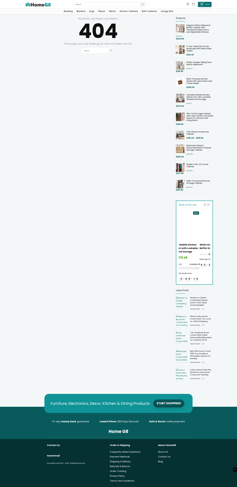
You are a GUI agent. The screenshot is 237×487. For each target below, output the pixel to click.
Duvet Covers (195, 309)
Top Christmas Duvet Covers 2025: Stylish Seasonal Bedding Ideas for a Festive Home (201, 336)
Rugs (91, 11)
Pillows (101, 11)
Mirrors (112, 11)
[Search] (142, 4)
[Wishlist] (193, 4)
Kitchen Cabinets (129, 11)
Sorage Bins (167, 11)
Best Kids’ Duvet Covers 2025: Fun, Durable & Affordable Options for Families (200, 355)
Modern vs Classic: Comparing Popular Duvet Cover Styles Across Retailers (199, 301)
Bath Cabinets (149, 11)
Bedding (68, 11)
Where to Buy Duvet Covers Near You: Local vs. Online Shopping (200, 319)
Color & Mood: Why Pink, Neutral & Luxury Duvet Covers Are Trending (200, 372)
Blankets (81, 11)
